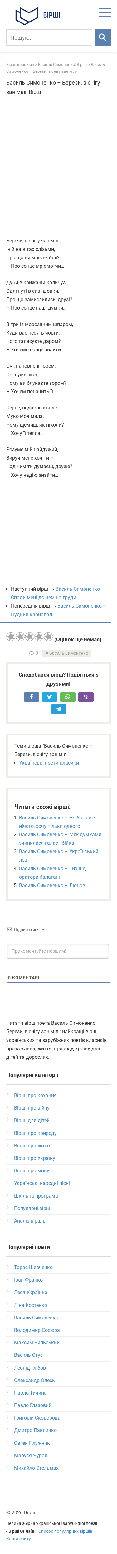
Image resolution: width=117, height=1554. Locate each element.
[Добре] (39, 636)
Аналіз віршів (30, 1221)
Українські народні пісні (42, 1183)
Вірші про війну (32, 1108)
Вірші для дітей (32, 1120)
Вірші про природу (35, 1133)
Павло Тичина (30, 1393)
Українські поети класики (49, 763)
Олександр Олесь (34, 1380)
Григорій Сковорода (37, 1418)
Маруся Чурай (30, 1456)
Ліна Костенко (30, 1305)
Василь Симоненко (68, 653)
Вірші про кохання (35, 1095)
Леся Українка (30, 1292)
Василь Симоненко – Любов (52, 885)
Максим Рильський (37, 1343)
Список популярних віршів (65, 1531)
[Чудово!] (48, 636)
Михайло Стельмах (36, 1468)
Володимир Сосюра (37, 1330)
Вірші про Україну (34, 1158)
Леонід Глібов (30, 1368)
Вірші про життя (33, 1146)
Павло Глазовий (32, 1405)
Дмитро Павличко (35, 1430)
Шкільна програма (36, 1196)
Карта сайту (18, 1539)
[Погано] (20, 636)
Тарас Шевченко (33, 1267)
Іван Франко (28, 1280)
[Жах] (11, 636)
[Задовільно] (29, 636)
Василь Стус (28, 1355)
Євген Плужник (32, 1443)
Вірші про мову (31, 1171)
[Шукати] (103, 37)
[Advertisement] (58, 170)
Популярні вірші (32, 1208)
